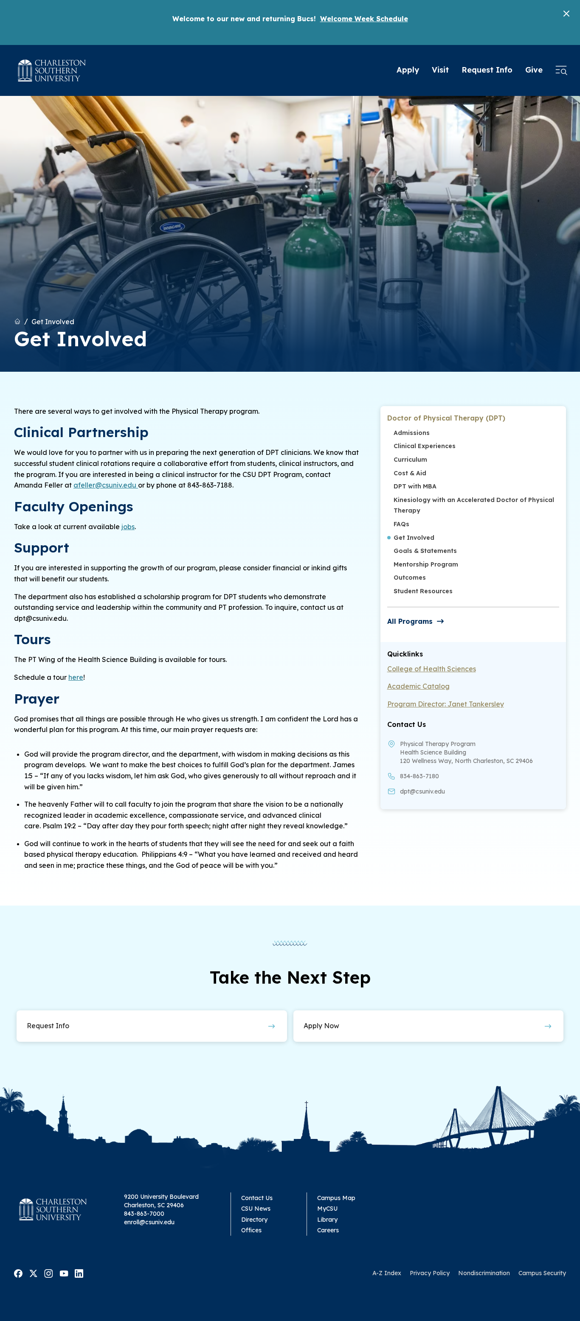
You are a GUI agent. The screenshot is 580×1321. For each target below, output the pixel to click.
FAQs (401, 524)
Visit (440, 70)
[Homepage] (52, 70)
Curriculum (410, 459)
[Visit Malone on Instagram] (48, 1272)
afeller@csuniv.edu (105, 485)
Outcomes (410, 577)
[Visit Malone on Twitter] (33, 1272)
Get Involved (52, 321)
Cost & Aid (410, 473)
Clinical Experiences (425, 446)
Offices (251, 1230)
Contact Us (257, 1198)
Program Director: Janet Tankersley (445, 704)
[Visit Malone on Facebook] (18, 1272)
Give (534, 70)
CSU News (255, 1208)
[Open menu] (561, 70)
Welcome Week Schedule (364, 18)
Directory (254, 1219)
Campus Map (336, 1198)
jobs (128, 526)
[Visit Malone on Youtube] (63, 1272)
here (75, 677)
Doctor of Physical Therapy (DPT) (446, 418)
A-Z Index (386, 1273)
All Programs (410, 621)
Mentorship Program (426, 564)
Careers (328, 1230)
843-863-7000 (144, 1213)
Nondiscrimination (484, 1273)
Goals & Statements (425, 551)
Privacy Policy (430, 1273)
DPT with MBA (415, 486)
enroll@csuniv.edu (149, 1222)
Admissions (412, 433)
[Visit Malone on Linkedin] (79, 1272)
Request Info (487, 70)
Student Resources (423, 591)
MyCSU (327, 1208)
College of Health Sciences (431, 669)
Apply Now (321, 1025)
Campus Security (542, 1273)
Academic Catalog (418, 686)
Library (327, 1219)
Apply (408, 70)
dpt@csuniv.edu (422, 791)
